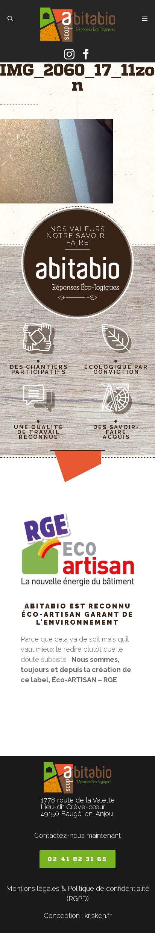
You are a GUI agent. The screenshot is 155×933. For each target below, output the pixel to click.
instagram (69, 54)
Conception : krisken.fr (78, 915)
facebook (86, 54)
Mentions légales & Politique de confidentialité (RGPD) (77, 893)
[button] (10, 19)
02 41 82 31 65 (77, 859)
